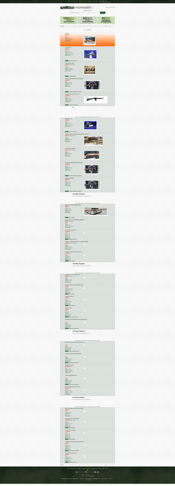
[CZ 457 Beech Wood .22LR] (84, 233)
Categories (83, 468)
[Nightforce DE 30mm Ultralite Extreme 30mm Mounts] (84, 322)
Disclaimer (81, 478)
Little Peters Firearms (72, 60)
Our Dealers (90, 1)
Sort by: (85, 29)
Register (109, 2)
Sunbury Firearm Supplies (73, 450)
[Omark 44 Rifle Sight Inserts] (84, 378)
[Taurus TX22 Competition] (84, 433)
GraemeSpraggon (71, 76)
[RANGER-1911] (90, 58)
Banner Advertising (104, 478)
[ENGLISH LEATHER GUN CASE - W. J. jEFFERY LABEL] (84, 244)
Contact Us (106, 468)
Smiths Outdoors (71, 427)
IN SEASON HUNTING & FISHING (74, 91)
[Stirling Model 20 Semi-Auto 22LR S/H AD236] (84, 444)
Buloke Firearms (71, 260)
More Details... (68, 55)
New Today (79, 468)
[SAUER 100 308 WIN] (92, 188)
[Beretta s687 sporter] (84, 368)
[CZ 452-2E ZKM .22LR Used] (84, 456)
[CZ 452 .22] (89, 43)
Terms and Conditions (88, 479)
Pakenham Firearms (72, 239)
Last (106, 26)
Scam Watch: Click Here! (87, 10)
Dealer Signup (93, 468)
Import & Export (98, 468)
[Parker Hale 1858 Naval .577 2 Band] (84, 389)
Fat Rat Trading (71, 217)
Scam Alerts (111, 478)
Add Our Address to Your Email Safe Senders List (92, 478)
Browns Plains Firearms (73, 316)
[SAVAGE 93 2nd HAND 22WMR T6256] (95, 214)
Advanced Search (102, 14)
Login (106, 1)
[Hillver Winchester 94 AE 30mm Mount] (84, 356)
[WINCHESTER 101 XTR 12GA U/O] (84, 421)
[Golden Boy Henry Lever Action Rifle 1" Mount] (84, 345)
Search (103, 12)
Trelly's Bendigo (71, 439)
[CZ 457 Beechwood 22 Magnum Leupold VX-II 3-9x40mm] (93, 144)
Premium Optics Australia (73, 328)
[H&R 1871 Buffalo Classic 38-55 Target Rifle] (84, 411)
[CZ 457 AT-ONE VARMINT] (91, 158)
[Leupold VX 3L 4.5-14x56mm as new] (84, 277)
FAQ (103, 468)
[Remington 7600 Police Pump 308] (95, 102)
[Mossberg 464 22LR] (84, 299)
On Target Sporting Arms (73, 104)
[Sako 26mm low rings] (89, 73)
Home (68, 468)
